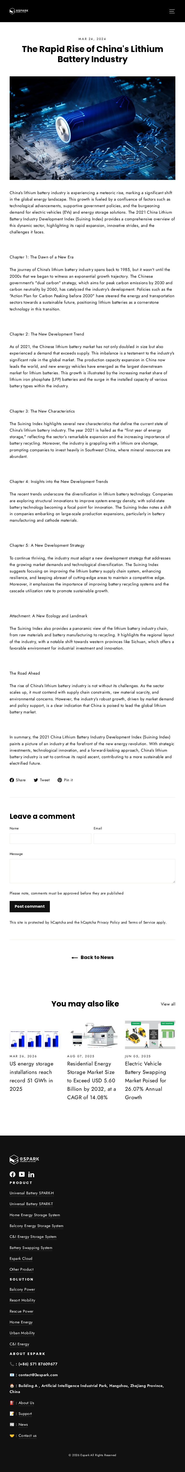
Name (14, 828)
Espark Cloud (21, 1258)
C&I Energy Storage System (33, 1236)
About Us (26, 1403)
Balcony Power (22, 1289)
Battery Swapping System (31, 1247)
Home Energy (21, 1322)
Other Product (21, 1269)
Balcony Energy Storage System (36, 1226)
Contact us (28, 1435)
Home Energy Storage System (35, 1215)
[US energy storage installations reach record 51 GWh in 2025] (35, 1035)
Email (98, 828)
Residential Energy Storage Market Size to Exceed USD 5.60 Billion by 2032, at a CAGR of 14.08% (91, 1080)
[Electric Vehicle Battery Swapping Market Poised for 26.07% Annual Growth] (150, 1035)
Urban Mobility (22, 1333)
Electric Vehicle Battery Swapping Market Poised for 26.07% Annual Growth (145, 1080)
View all (168, 1004)
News (23, 1424)
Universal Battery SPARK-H (32, 1193)
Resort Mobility (22, 1300)
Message (16, 853)
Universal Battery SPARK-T (31, 1204)
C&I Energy (19, 1344)
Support (25, 1413)
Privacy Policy (108, 922)
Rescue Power (21, 1311)
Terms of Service (141, 922)
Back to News (97, 957)
